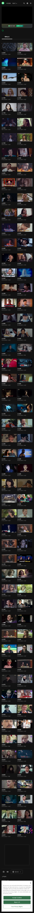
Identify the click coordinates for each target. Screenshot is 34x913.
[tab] (7, 37)
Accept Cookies (17, 897)
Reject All (17, 902)
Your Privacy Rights (17, 906)
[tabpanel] (17, 440)
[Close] (30, 883)
